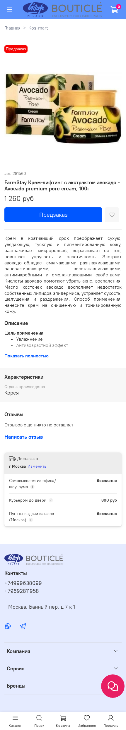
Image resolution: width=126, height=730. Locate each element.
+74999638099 (23, 583)
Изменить (37, 466)
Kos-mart (38, 28)
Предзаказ (53, 214)
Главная (12, 28)
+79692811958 (21, 591)
